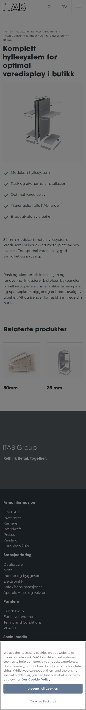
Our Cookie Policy (36, 679)
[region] (43, 675)
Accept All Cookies (43, 688)
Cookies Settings (43, 701)
